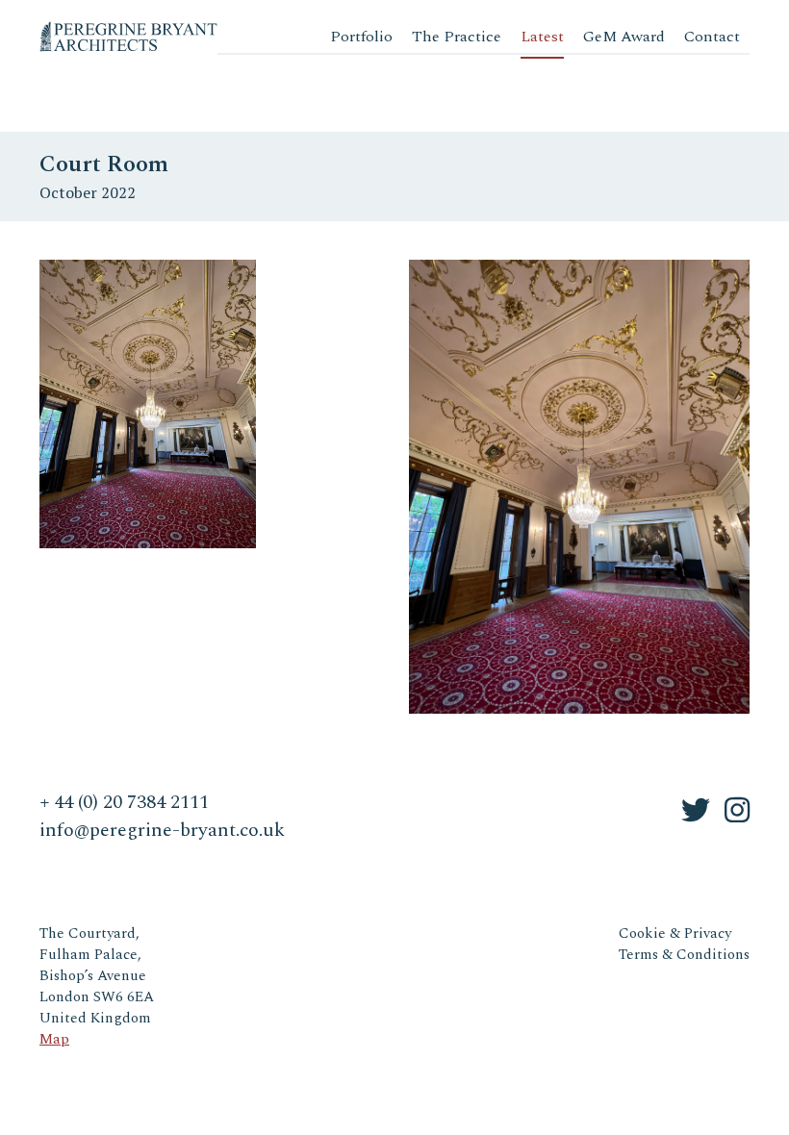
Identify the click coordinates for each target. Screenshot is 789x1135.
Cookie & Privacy (675, 933)
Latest (542, 36)
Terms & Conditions (684, 955)
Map (54, 1039)
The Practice (456, 36)
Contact (712, 36)
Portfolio (361, 36)
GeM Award (624, 36)
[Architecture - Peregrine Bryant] (128, 28)
